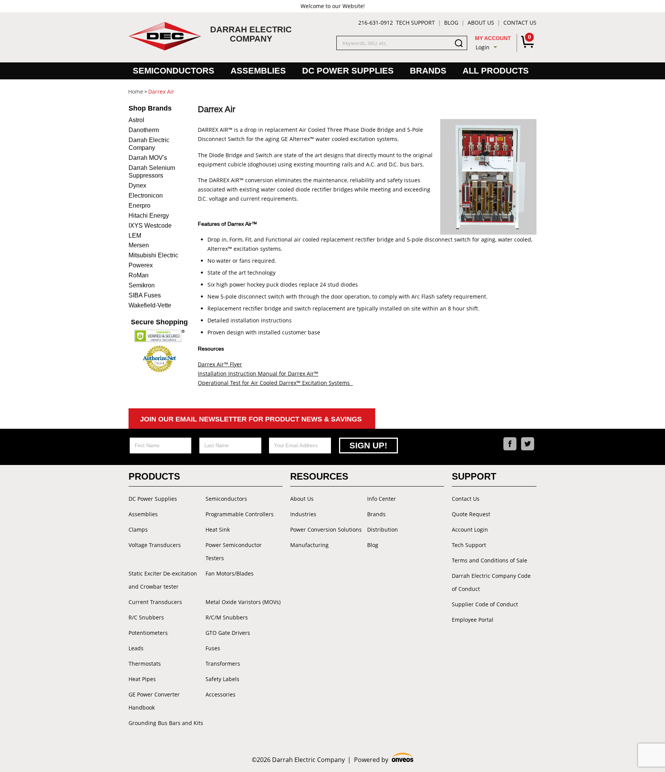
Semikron (142, 285)
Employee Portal (472, 619)
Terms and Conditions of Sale (489, 560)
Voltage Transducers (155, 545)
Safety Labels (222, 679)
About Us (481, 22)
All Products (496, 71)
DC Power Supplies (348, 71)
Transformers (223, 663)
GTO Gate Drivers (228, 632)
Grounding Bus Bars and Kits (166, 723)
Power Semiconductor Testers (234, 551)
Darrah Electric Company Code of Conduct (491, 582)
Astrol (136, 120)
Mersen (139, 245)
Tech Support (415, 22)
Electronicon (146, 195)
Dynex (137, 185)
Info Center (381, 498)
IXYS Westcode (150, 225)
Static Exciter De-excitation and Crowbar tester (163, 580)
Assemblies (258, 71)
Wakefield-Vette (150, 305)
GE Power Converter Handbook (154, 701)
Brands (428, 71)
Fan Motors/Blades (230, 573)
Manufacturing (309, 545)
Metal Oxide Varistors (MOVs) (243, 602)
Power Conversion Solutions (326, 529)
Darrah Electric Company (149, 144)
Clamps (138, 529)
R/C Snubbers (146, 617)
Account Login (470, 529)
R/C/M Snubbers (227, 617)
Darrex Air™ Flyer (220, 364)
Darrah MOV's (148, 157)
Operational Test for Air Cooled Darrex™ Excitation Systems (275, 382)
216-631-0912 (375, 22)
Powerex (141, 265)
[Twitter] (527, 443)
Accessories (221, 694)
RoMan (139, 275)
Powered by (384, 759)
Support (474, 476)
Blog (451, 22)
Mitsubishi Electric (153, 255)
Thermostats (145, 663)
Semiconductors (173, 71)
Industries (303, 514)
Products (154, 476)
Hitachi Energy (149, 215)
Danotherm (144, 130)
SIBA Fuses (145, 295)
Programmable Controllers (240, 514)
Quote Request (471, 514)
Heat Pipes (142, 679)
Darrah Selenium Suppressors (152, 171)
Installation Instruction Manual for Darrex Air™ (258, 373)
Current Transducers (155, 602)
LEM (135, 235)
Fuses (213, 648)
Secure (159, 322)
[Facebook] (509, 443)
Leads (136, 648)
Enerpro (139, 205)
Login (483, 47)
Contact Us (519, 22)
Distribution (382, 529)
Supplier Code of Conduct (485, 604)
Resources (319, 476)
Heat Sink (218, 529)
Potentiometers (148, 632)
